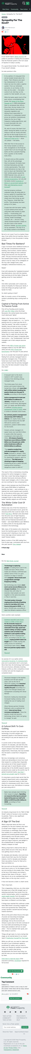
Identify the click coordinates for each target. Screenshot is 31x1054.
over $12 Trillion (10, 311)
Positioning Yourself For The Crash (17, 938)
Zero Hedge (16, 544)
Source (7, 653)
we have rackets (21, 225)
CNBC (6, 370)
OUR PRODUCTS (22, 1018)
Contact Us (25, 1033)
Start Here (5, 9)
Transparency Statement (11, 1050)
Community (14, 9)
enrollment (17, 960)
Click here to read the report (11, 958)
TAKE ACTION (7, 1016)
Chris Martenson (10, 27)
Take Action (24, 9)
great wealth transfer (8, 896)
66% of (12, 345)
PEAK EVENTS (21, 1016)
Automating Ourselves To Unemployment (14, 661)
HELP (18, 1020)
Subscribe (25, 1027)
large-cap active (20, 345)
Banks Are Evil (19, 56)
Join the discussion (15, 971)
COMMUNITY (7, 1018)
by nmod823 (13, 994)
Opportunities (19, 1032)
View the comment (15, 998)
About (4, 1032)
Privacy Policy (13, 1048)
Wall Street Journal (12, 561)
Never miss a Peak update (11, 1024)
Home (3, 14)
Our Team (10, 1032)
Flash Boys (8, 514)
